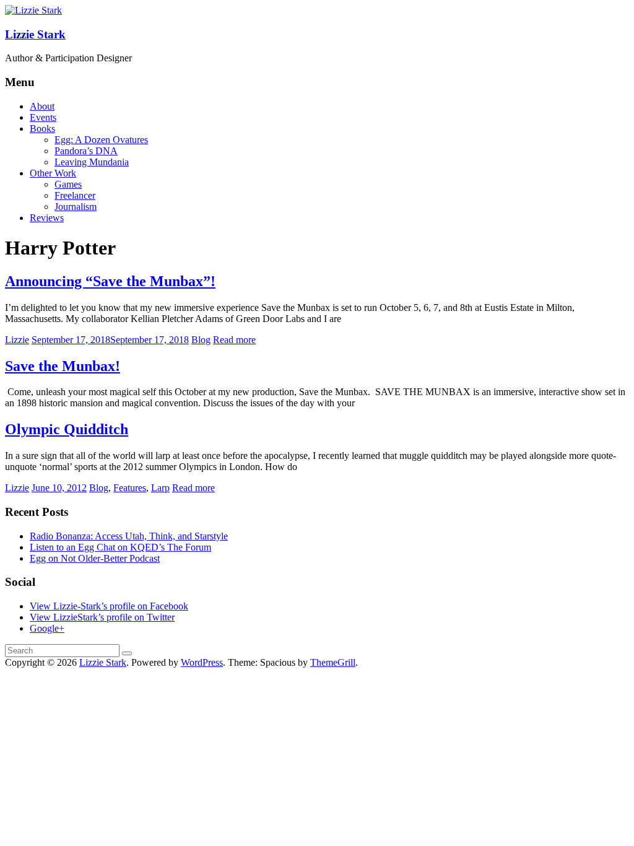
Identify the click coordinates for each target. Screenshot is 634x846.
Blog (201, 339)
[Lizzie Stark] (33, 10)
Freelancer (74, 195)
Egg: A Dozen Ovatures (101, 139)
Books (42, 128)
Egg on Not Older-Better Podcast (95, 558)
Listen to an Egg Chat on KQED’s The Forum (120, 547)
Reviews (47, 217)
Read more (234, 339)
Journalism (75, 206)
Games (68, 184)
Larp (160, 487)
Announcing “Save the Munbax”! (110, 281)
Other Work (53, 173)
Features (129, 487)
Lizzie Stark (35, 34)
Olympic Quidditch (66, 429)
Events (43, 117)
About (42, 106)
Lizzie (17, 339)
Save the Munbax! (62, 366)
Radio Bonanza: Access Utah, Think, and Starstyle (129, 536)
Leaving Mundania (91, 162)
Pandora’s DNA (86, 151)
